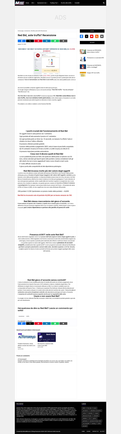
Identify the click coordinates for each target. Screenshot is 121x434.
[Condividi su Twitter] (30, 41)
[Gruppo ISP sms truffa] (83, 74)
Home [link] (27, 3)
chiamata (90, 413)
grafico (94, 418)
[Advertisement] (60, 17)
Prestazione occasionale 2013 (95, 58)
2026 (84, 408)
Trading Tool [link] (53, 3)
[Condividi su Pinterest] (38, 41)
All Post (102, 431)
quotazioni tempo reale (95, 421)
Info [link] (33, 3)
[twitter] (86, 36)
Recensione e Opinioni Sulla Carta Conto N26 (45, 344)
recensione (27, 30)
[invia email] (63, 41)
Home (83, 431)
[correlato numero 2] (47, 337)
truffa (27, 316)
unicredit (85, 426)
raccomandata (86, 423)
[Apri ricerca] (103, 3)
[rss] (96, 36)
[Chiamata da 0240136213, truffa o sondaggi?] (83, 66)
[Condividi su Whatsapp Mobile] (55, 41)
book (95, 408)
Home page (21, 30)
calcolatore (85, 410)
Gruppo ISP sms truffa (93, 73)
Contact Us (95, 431)
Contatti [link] (77, 3)
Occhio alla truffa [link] (66, 3)
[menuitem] (27, 3)
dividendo (96, 415)
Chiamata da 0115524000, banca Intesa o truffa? (94, 51)
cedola (84, 413)
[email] (102, 36)
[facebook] (81, 36)
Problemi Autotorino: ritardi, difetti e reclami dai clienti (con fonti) (26, 345)
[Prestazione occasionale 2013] (83, 59)
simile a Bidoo (47, 75)
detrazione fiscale (87, 415)
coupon (96, 413)
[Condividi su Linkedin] (47, 41)
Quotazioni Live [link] (41, 3)
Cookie (88, 431)
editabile (85, 418)
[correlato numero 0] (27, 337)
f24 (90, 418)
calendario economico (95, 410)
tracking (94, 423)
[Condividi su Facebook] (22, 41)
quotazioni (85, 421)
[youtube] (91, 36)
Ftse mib (89, 408)
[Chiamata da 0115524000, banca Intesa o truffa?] (83, 51)
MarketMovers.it (27, 431)
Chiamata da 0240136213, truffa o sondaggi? (94, 66)
